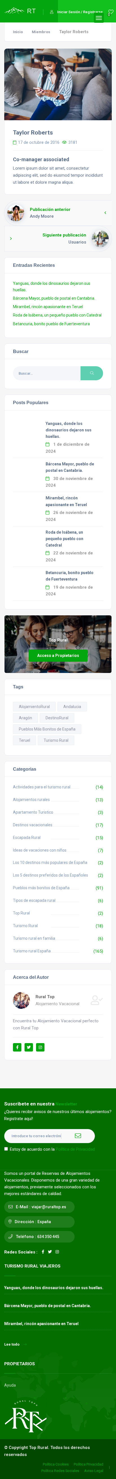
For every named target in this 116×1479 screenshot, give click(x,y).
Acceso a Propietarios (58, 655)
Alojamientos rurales (31, 799)
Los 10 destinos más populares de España (50, 862)
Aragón (25, 718)
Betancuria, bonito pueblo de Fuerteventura (51, 324)
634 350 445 (48, 1236)
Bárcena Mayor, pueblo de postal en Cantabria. (54, 298)
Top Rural (21, 913)
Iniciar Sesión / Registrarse (80, 12)
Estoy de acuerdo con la (52, 1149)
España (44, 1221)
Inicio (18, 32)
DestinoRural (57, 718)
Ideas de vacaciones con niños (39, 850)
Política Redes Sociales (60, 1471)
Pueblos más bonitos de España (41, 888)
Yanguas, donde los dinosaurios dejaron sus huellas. (69, 430)
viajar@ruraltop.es (49, 1207)
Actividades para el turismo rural (41, 787)
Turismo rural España (32, 951)
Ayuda (10, 1385)
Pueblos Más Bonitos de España (47, 729)
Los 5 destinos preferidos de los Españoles (50, 875)
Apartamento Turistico (33, 812)
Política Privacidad (88, 1464)
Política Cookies (56, 1464)
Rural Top (45, 996)
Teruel (24, 740)
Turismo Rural (56, 740)
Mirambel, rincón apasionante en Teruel (48, 306)
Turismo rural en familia (34, 938)
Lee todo (11, 1344)
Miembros (41, 32)
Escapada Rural (27, 837)
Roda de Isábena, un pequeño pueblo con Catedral (57, 315)
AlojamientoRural (34, 706)
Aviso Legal (93, 1471)
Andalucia (72, 706)
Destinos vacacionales (32, 825)
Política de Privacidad (75, 1149)
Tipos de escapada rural (34, 900)
